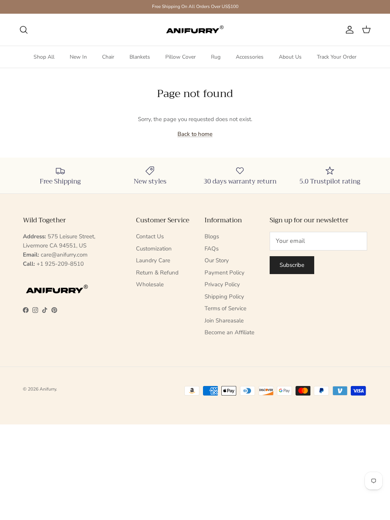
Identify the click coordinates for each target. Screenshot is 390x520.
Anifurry (48, 389)
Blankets (139, 57)
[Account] (348, 29)
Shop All (44, 57)
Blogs (212, 236)
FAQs (212, 248)
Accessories (250, 57)
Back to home (195, 134)
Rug (216, 57)
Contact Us (150, 236)
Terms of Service (225, 308)
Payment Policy (225, 272)
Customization (154, 248)
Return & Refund (157, 272)
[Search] (23, 29)
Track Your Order (336, 57)
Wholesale (150, 284)
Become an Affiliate (229, 332)
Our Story (217, 260)
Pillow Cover (180, 57)
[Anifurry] (195, 29)
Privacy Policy (222, 284)
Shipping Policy (224, 296)
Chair (108, 57)
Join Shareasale (224, 320)
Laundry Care (153, 260)
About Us (290, 57)
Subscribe (292, 265)
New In (78, 57)
